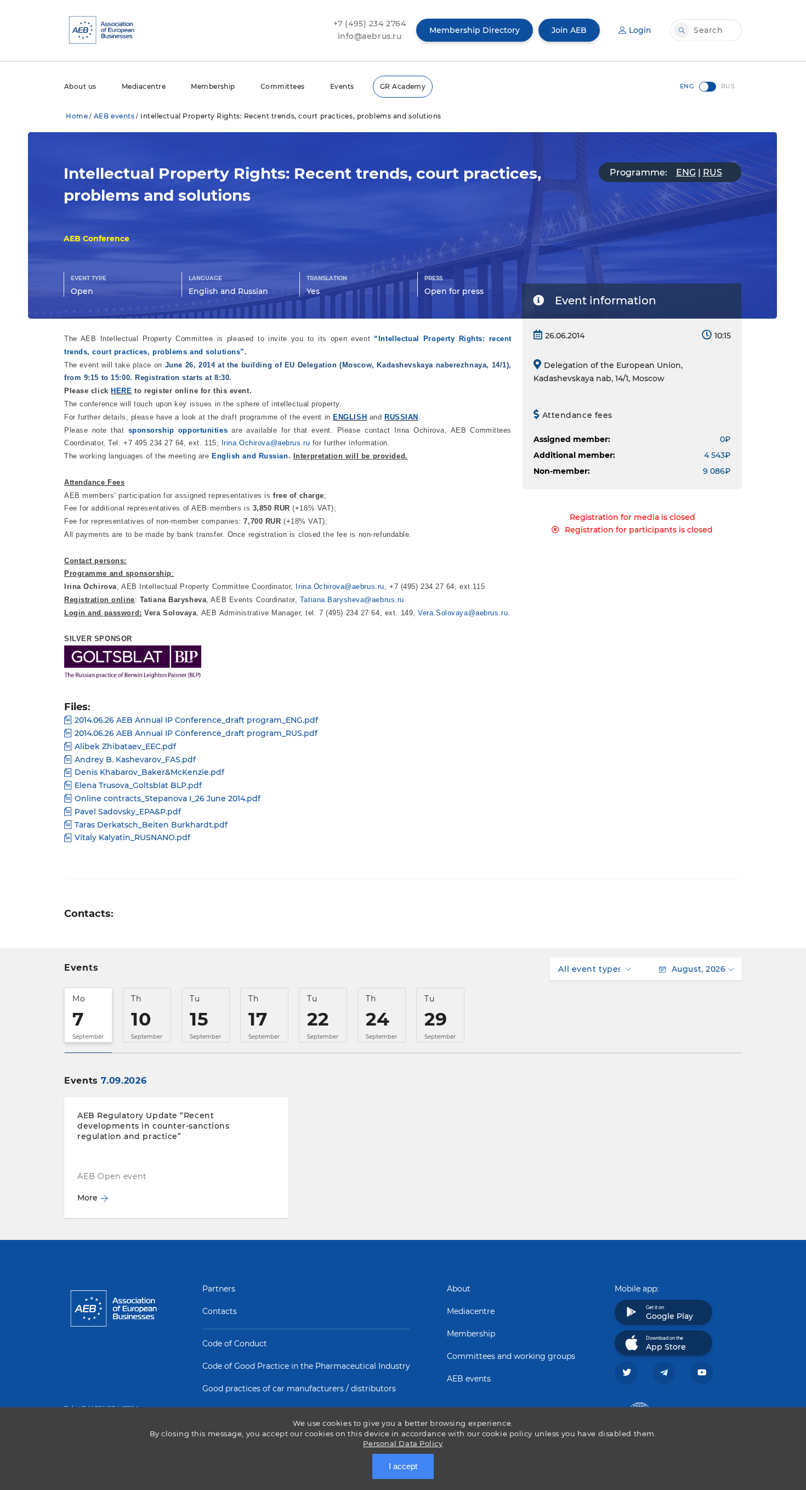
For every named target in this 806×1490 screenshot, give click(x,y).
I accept (403, 1466)
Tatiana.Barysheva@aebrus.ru (352, 600)
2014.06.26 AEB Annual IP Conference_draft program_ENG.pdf (196, 720)
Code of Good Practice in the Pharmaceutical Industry (306, 1366)
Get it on (669, 1313)
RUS (712, 172)
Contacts (219, 1311)
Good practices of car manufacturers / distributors (299, 1388)
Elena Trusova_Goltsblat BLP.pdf (138, 785)
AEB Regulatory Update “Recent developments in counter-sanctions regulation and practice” (153, 1126)
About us (80, 86)
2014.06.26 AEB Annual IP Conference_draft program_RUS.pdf (196, 733)
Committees (282, 86)
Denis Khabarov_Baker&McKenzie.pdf (149, 772)
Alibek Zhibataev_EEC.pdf (125, 746)
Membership (213, 86)
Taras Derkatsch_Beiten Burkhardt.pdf (151, 825)
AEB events (114, 116)
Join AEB (569, 30)
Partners (218, 1289)
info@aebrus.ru (370, 36)
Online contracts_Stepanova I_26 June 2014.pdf (167, 798)
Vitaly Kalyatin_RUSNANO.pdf (132, 837)
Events (342, 86)
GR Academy (403, 86)
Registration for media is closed (632, 517)
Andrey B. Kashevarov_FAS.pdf (135, 759)
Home (77, 116)
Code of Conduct (234, 1344)
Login (640, 30)
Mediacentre (144, 86)
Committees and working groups (511, 1356)
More (87, 1198)
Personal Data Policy (402, 1443)
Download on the (666, 1343)
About (458, 1289)
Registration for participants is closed (639, 530)
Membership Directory (474, 30)
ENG (686, 172)
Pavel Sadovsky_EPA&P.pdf (128, 812)
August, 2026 (698, 969)
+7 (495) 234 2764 (369, 24)
